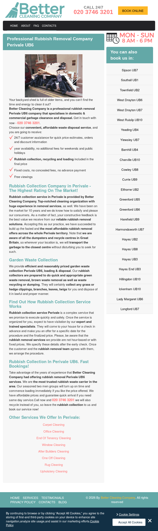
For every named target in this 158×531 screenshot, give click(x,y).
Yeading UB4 (129, 129)
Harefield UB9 (129, 219)
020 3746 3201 (28, 122)
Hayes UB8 (130, 249)
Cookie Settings (129, 514)
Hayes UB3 (130, 259)
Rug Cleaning (54, 464)
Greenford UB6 (130, 209)
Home (14, 26)
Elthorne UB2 (130, 189)
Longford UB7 (130, 309)
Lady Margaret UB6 (130, 299)
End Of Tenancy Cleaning (53, 438)
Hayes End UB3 (130, 269)
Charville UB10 (130, 159)
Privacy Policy (23, 502)
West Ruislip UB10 (129, 120)
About (25, 26)
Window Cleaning (53, 444)
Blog (62, 502)
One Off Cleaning (53, 458)
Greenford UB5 (130, 199)
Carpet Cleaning (53, 424)
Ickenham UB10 (130, 289)
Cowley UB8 (129, 169)
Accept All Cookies (130, 522)
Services (30, 497)
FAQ (36, 26)
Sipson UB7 (130, 70)
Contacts (49, 26)
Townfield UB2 (129, 90)
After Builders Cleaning (53, 451)
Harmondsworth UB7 (130, 229)
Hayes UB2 (130, 239)
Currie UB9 (129, 179)
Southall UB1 (129, 80)
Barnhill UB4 (129, 149)
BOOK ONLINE (133, 10)
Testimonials (52, 497)
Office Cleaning (53, 431)
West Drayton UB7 (129, 110)
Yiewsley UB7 (129, 139)
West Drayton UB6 (129, 100)
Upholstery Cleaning (53, 471)
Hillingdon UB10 (130, 279)
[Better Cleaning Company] (35, 16)
